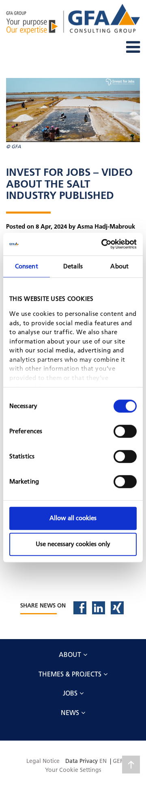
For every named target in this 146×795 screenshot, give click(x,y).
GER (118, 761)
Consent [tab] (26, 266)
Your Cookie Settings (73, 769)
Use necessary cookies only (73, 544)
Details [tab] (73, 266)
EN (103, 761)
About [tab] (119, 266)
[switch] (125, 431)
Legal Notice (43, 761)
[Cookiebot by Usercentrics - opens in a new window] (103, 244)
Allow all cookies (73, 518)
